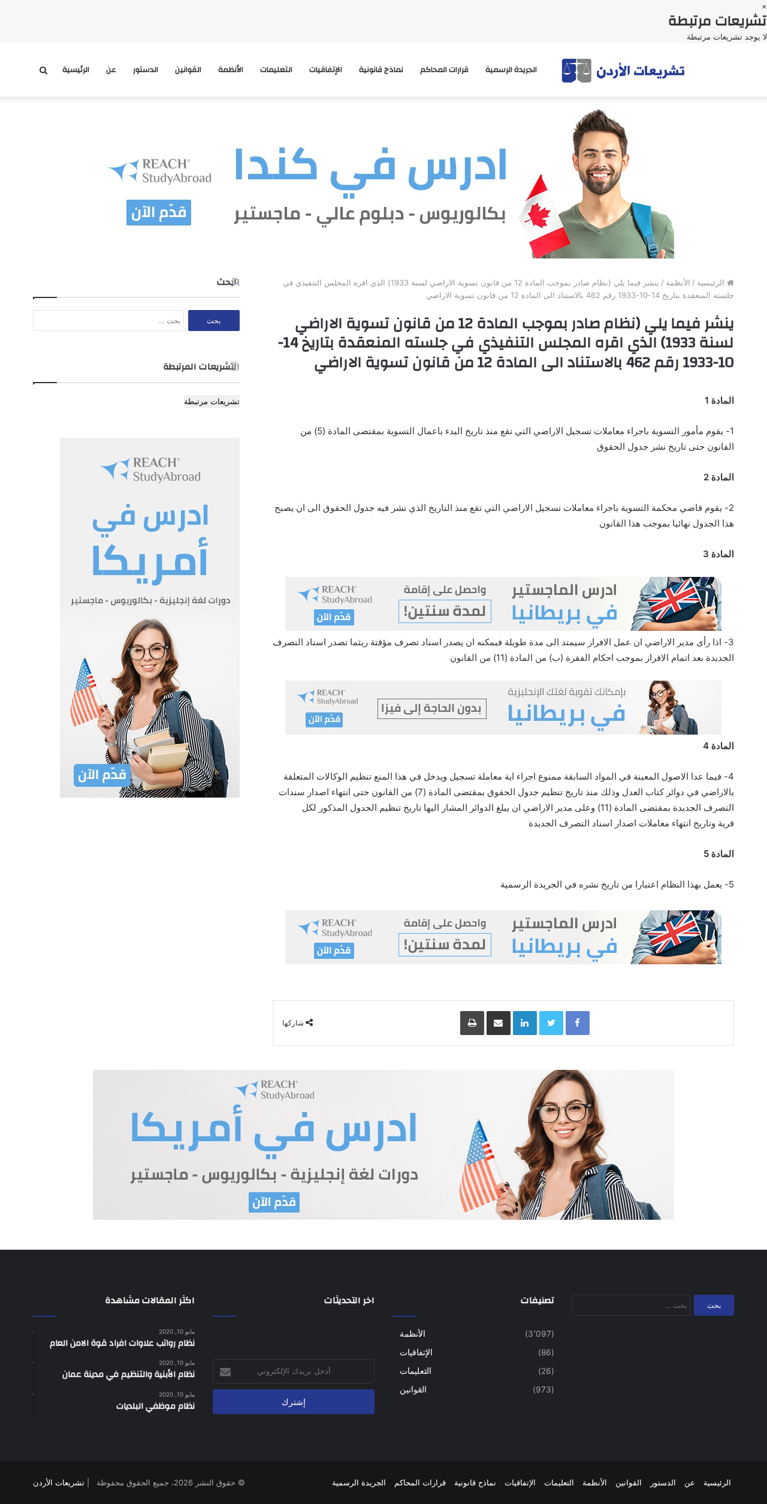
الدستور (145, 69)
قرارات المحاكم (444, 69)
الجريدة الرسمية (511, 69)
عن (111, 69)
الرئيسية (75, 69)
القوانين (188, 69)
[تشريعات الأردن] (624, 70)
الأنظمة (230, 69)
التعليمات (276, 69)
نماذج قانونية (381, 69)
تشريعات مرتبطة (212, 401)
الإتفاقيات (325, 69)
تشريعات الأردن (58, 1482)
